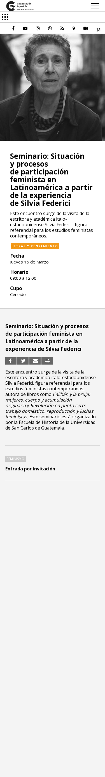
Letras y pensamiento (34, 246)
